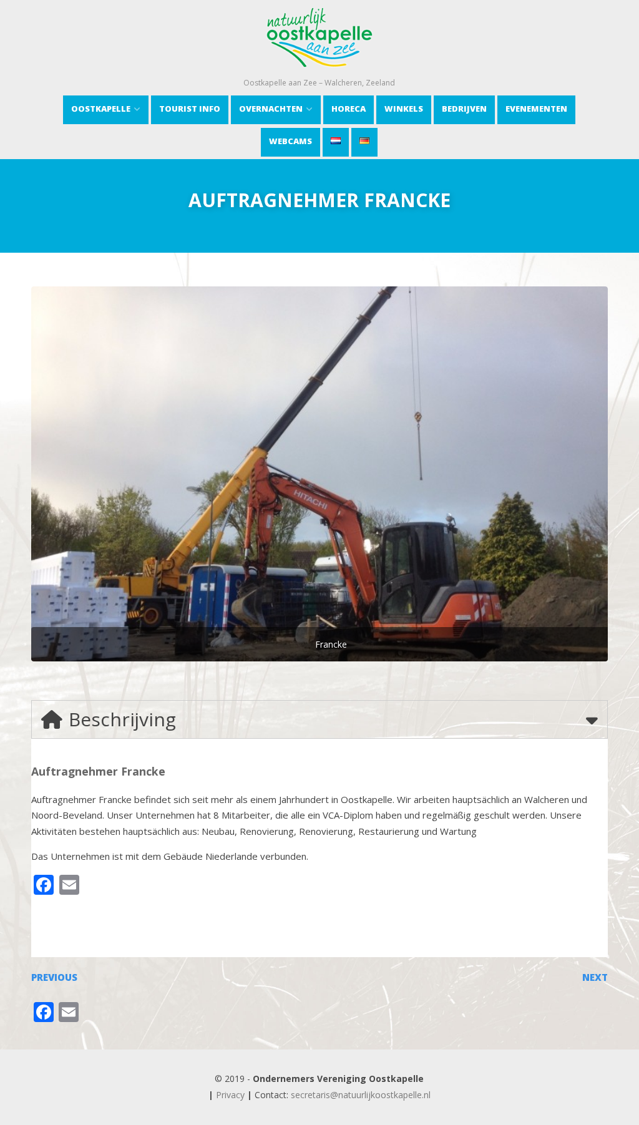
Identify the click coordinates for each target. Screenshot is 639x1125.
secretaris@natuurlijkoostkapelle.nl (361, 1095)
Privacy (230, 1095)
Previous (54, 977)
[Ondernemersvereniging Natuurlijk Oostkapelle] (319, 71)
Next (595, 977)
